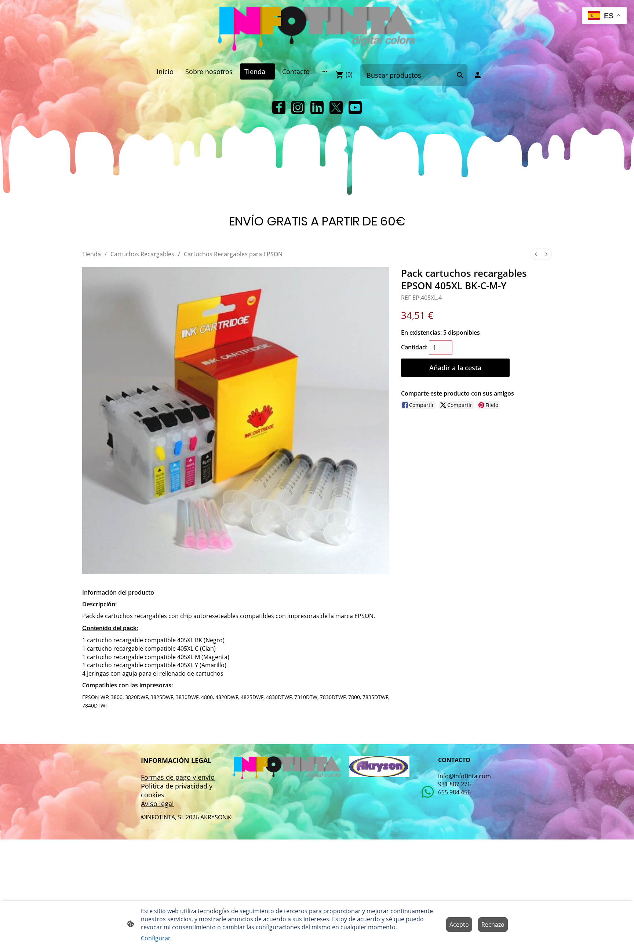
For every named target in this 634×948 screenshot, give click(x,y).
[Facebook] (278, 107)
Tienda (91, 254)
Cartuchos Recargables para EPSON (233, 254)
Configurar (156, 938)
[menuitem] (536, 254)
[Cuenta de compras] (477, 74)
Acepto (459, 925)
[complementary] (604, 16)
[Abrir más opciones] (324, 71)
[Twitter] (336, 107)
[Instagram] (298, 107)
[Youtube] (355, 107)
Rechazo (492, 925)
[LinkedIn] (317, 107)
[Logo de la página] (317, 28)
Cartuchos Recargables (142, 254)
